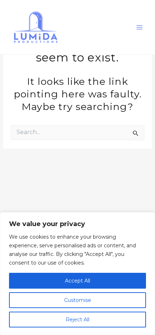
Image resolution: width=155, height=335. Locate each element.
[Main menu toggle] (140, 27)
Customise (77, 300)
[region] (77, 273)
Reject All (77, 319)
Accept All (77, 280)
